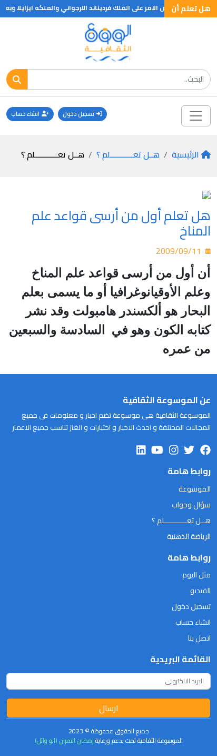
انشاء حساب (25, 114)
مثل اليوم (196, 575)
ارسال (109, 708)
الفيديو (200, 590)
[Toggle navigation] (196, 115)
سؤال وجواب (191, 505)
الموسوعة (195, 489)
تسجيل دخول (78, 114)
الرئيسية (185, 154)
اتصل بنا (199, 638)
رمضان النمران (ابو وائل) (64, 740)
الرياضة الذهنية (189, 536)
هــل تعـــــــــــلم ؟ (128, 154)
